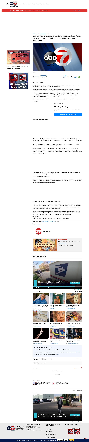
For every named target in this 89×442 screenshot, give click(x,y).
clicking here (77, 351)
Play (44, 3)
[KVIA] (14, 4)
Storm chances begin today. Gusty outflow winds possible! (36, 10)
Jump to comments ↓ (37, 224)
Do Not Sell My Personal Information (34, 430)
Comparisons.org (62, 243)
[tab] (36, 368)
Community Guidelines (31, 426)
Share (47, 3)
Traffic (29, 3)
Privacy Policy (37, 424)
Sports (34, 3)
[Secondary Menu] (8, 3)
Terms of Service (29, 424)
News (20, 3)
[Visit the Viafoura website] (79, 390)
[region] (57, 375)
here (58, 354)
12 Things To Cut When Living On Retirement (68, 241)
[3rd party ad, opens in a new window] (45, 250)
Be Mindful (39, 3)
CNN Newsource (37, 76)
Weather (25, 3)
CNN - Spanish (45, 221)
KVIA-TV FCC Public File (32, 427)
